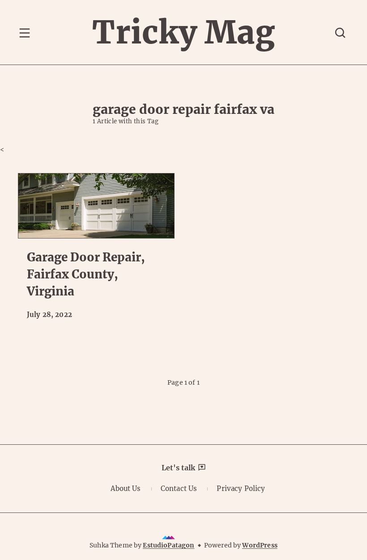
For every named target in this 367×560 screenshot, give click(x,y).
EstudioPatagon (168, 545)
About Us (126, 488)
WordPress (259, 545)
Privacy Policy (241, 488)
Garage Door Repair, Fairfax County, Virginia (86, 274)
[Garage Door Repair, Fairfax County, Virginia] (96, 206)
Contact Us (179, 488)
